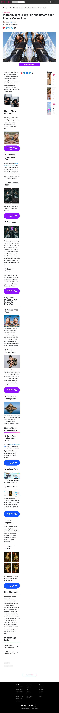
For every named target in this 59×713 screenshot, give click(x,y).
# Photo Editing (8, 666)
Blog (7, 7)
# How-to (7, 663)
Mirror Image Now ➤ (29, 64)
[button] (52, 2)
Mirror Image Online (11, 462)
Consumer (21, 2)
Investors (46, 2)
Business (15, 2)
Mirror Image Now (11, 148)
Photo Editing (13, 7)
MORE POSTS (29, 675)
